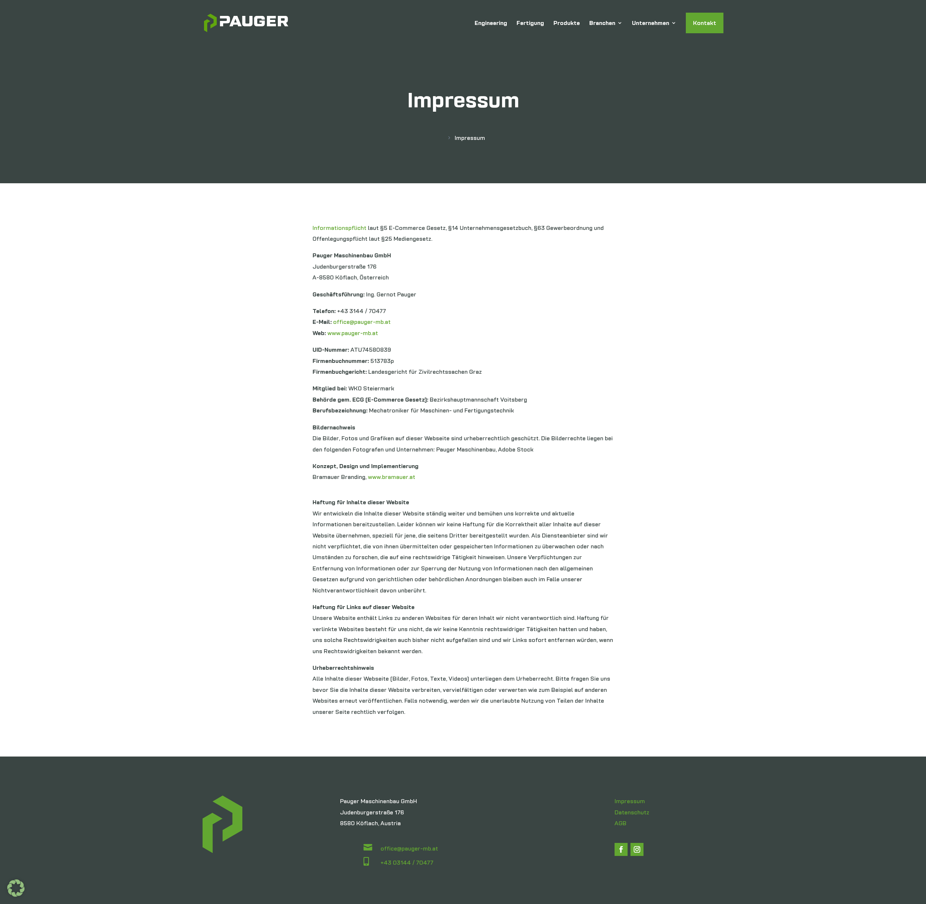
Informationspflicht (339, 227)
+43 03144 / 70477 (407, 862)
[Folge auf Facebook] (621, 849)
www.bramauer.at (391, 476)
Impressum (630, 801)
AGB (620, 823)
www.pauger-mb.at (352, 333)
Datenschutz (632, 812)
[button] (16, 888)
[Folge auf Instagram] (636, 849)
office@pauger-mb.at (362, 321)
